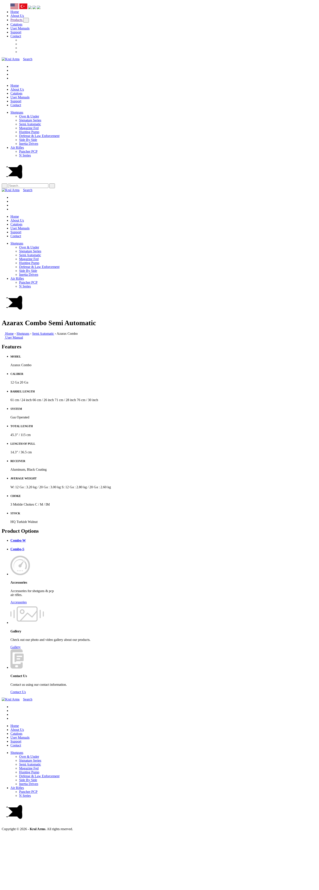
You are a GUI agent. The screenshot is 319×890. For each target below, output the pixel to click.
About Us (17, 16)
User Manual (13, 337)
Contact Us (18, 692)
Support (15, 32)
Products (16, 20)
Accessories (18, 602)
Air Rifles (17, 147)
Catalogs (16, 24)
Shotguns (16, 112)
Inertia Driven (28, 143)
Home (14, 12)
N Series (25, 155)
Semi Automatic (30, 124)
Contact (15, 36)
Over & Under (29, 116)
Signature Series (30, 120)
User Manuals (20, 28)
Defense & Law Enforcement (39, 136)
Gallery (15, 647)
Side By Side (28, 140)
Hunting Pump (29, 132)
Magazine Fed (29, 128)
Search (27, 59)
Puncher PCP (28, 151)
